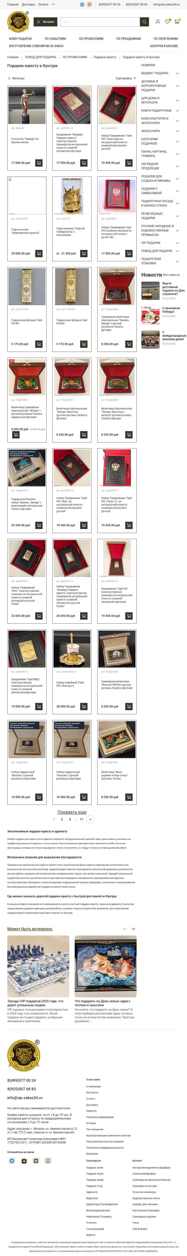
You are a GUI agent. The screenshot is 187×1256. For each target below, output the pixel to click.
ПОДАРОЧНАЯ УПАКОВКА (151, 261)
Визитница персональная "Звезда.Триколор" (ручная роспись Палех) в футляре (71, 413)
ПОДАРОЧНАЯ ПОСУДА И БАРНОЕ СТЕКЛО (157, 203)
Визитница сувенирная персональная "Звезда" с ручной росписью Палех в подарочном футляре (26, 412)
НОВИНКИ (148, 65)
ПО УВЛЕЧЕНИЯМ (166, 38)
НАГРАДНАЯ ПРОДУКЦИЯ (150, 166)
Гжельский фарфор (144, 1173)
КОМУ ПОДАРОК (20, 38)
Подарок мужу (95, 1173)
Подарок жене (94, 1167)
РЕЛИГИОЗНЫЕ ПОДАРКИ (152, 216)
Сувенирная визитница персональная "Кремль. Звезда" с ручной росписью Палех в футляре (115, 323)
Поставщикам (94, 1129)
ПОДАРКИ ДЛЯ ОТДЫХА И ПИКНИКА (155, 178)
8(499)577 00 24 (109, 4)
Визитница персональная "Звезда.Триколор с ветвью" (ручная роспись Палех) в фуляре (116, 413)
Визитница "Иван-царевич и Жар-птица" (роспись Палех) (114, 775)
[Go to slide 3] (20, 122)
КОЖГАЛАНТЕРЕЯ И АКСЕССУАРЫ (154, 121)
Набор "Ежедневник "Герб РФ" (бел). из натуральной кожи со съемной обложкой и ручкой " (71, 505)
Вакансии (92, 1153)
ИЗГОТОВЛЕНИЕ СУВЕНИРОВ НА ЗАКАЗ (36, 46)
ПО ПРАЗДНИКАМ (128, 38)
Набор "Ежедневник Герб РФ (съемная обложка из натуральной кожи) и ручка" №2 (116, 232)
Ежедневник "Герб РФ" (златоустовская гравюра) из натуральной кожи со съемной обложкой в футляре (116, 595)
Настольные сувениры (146, 1210)
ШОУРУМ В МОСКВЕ (164, 46)
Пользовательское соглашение (105, 1141)
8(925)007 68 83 (137, 4)
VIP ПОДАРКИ (150, 243)
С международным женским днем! (174, 335)
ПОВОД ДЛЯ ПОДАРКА (40, 57)
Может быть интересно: (30, 928)
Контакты (92, 1092)
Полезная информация (100, 1117)
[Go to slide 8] (42, 122)
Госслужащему (95, 1228)
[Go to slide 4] (24, 122)
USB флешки (139, 1228)
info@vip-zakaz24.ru (166, 4)
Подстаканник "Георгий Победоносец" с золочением (70, 232)
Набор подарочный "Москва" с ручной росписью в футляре (23, 775)
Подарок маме (95, 1179)
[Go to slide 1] (11, 122)
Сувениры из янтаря (144, 1186)
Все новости (171, 275)
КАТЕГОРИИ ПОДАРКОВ (149, 141)
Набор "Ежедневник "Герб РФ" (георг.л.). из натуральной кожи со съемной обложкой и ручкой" (116, 505)
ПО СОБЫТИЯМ (55, 38)
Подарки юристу (105, 57)
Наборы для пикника (145, 1204)
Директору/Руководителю (102, 1204)
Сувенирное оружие (144, 1216)
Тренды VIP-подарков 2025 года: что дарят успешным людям (35, 1003)
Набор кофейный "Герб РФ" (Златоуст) (70, 684)
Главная (12, 4)
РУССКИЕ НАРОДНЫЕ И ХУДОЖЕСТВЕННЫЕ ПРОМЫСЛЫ (157, 230)
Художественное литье (146, 1198)
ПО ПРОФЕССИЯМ (91, 38)
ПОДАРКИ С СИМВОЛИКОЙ (151, 191)
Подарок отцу (94, 1186)
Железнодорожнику (98, 1210)
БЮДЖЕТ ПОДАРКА (154, 73)
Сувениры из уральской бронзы (151, 1179)
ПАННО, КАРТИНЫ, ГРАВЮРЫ (154, 154)
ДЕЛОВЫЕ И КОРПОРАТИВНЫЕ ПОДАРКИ (153, 86)
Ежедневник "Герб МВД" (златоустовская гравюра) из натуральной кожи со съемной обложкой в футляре (26, 686)
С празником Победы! (171, 309)
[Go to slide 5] (29, 122)
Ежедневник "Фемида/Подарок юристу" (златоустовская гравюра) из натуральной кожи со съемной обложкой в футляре (71, 143)
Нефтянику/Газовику (99, 1216)
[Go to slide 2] (15, 122)
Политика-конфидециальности (104, 1147)
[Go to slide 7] (38, 122)
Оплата (43, 4)
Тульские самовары (144, 1192)
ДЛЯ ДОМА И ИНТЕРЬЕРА (150, 100)
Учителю (91, 1222)
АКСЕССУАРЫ (150, 131)
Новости (91, 1111)
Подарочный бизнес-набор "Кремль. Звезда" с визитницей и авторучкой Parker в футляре (26, 504)
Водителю (92, 1198)
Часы (135, 1222)
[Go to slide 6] (33, 122)
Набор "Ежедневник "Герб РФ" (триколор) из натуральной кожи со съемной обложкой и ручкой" (116, 142)
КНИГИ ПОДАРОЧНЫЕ (156, 110)
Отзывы (91, 1123)
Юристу (90, 1234)
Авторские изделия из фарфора (151, 1167)
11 (81, 819)
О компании (93, 1086)
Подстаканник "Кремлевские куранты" (25, 231)
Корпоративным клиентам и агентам (108, 1135)
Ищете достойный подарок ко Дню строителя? (173, 289)
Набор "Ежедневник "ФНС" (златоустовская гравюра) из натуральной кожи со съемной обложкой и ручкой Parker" (26, 596)
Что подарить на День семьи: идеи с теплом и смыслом (102, 1003)
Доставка (28, 4)
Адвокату (92, 1192)
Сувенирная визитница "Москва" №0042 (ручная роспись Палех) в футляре (116, 685)
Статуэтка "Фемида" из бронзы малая (25, 140)
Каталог (48, 22)
